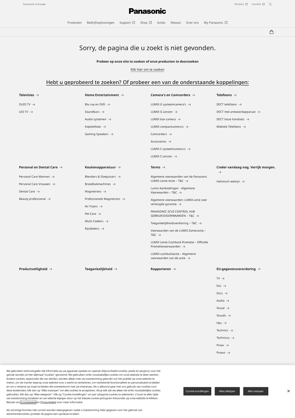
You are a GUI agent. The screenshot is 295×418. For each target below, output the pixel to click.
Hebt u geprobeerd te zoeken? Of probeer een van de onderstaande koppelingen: (147, 82)
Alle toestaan (256, 391)
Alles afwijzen (227, 391)
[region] (147, 391)
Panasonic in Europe (34, 4)
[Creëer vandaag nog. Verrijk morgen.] (246, 172)
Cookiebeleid (28, 402)
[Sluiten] (288, 390)
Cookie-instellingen (197, 391)
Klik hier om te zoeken (147, 69)
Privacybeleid (48, 402)
